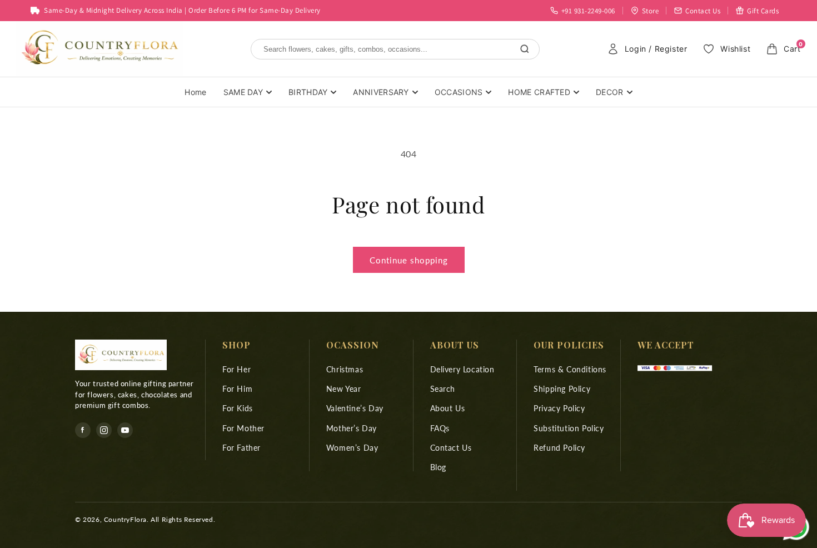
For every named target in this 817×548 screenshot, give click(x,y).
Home (195, 92)
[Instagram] (104, 430)
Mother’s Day (351, 428)
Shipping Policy (562, 388)
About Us (447, 409)
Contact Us (451, 447)
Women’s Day (352, 447)
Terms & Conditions (570, 369)
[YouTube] (125, 430)
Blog (438, 467)
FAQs (440, 428)
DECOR (610, 92)
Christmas (344, 369)
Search (443, 388)
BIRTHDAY (307, 92)
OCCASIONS (459, 92)
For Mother (243, 428)
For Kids (237, 409)
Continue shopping (409, 260)
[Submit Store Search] (525, 49)
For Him (237, 388)
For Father (241, 447)
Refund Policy (559, 447)
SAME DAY (243, 92)
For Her (236, 369)
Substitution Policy (569, 428)
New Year (343, 388)
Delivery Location (462, 369)
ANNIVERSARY (381, 92)
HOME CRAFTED (539, 92)
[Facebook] (83, 430)
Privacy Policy (559, 409)
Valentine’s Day (354, 409)
